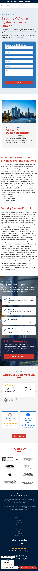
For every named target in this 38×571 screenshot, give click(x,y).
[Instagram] (19, 543)
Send (19, 82)
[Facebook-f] (15, 543)
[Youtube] (22, 543)
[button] (35, 5)
